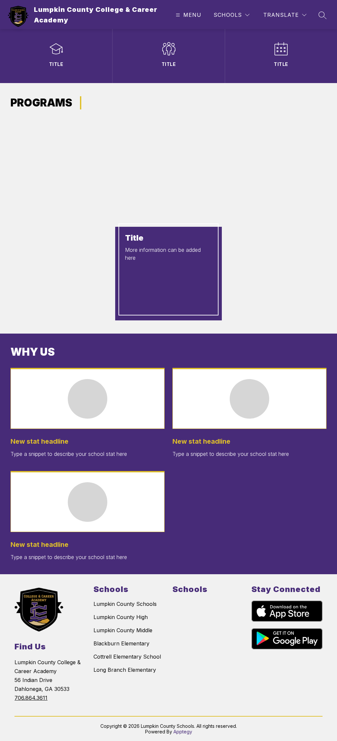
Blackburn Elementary (121, 643)
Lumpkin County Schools (125, 604)
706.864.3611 (30, 698)
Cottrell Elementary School (127, 656)
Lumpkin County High (120, 617)
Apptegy (182, 731)
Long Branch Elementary (124, 670)
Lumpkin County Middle (122, 630)
